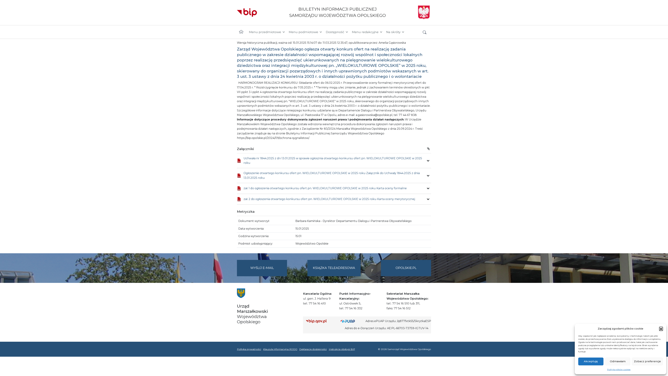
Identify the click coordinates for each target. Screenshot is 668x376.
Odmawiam (618, 361)
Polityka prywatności (249, 349)
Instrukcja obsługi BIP (342, 349)
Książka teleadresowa (334, 268)
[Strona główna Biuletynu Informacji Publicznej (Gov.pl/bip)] (320, 321)
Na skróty (393, 32)
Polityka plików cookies (618, 369)
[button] (661, 328)
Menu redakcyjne (365, 32)
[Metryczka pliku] (428, 160)
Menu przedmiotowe (265, 32)
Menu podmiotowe (303, 32)
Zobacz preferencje (647, 361)
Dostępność (335, 32)
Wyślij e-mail (268, 271)
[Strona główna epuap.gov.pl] (351, 321)
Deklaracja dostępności (313, 349)
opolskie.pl (406, 268)
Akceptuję (591, 361)
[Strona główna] (241, 32)
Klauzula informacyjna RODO (280, 349)
